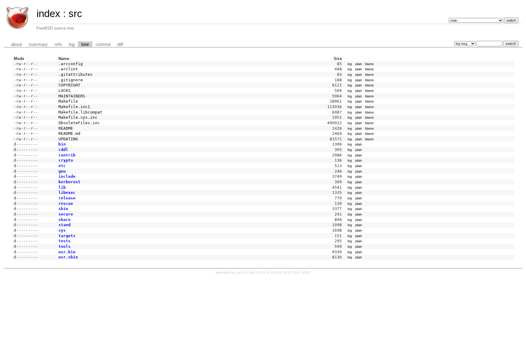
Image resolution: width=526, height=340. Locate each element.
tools (64, 246)
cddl (63, 149)
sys (62, 230)
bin (62, 144)
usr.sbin (68, 257)
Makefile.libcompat (80, 112)
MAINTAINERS (71, 96)
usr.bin (66, 252)
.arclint (68, 69)
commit (103, 44)
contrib (66, 155)
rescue (65, 203)
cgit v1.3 (242, 272)
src (75, 13)
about (16, 44)
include (66, 176)
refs (58, 44)
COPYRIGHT (69, 85)
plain (358, 64)
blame (369, 64)
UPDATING (68, 139)
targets (66, 235)
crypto (65, 160)
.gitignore (70, 80)
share (64, 219)
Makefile (68, 101)
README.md (69, 133)
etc (62, 165)
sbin (63, 208)
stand (64, 225)
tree (85, 44)
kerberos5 (69, 182)
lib (62, 187)
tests (64, 241)
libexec (66, 192)
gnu (62, 171)
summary (38, 44)
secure (65, 214)
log (72, 44)
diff (120, 44)
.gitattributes (75, 74)
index (48, 13)
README (65, 128)
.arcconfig (70, 63)
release (66, 198)
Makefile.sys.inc (77, 117)
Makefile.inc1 (74, 106)
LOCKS (64, 90)
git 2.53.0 (257, 272)
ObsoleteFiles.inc (79, 123)
